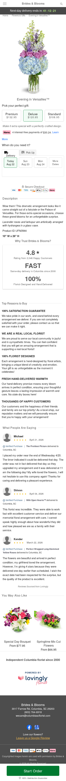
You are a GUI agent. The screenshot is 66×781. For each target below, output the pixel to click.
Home (5, 15)
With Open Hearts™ (36, 500)
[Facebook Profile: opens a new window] (29, 727)
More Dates (55, 162)
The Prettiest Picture (36, 446)
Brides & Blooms (33, 3)
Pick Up (30, 152)
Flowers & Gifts (18, 15)
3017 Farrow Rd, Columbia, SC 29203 (33, 708)
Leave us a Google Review (33, 738)
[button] (58, 773)
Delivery (10, 155)
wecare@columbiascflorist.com (33, 715)
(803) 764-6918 (33, 712)
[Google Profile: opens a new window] (36, 727)
